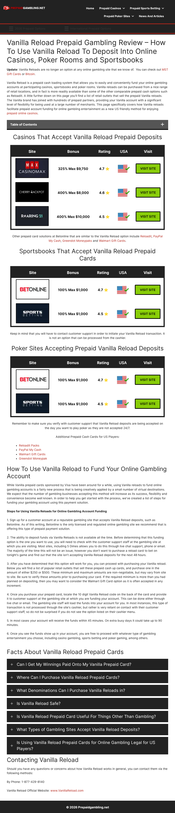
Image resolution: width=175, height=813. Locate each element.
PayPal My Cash (30, 449)
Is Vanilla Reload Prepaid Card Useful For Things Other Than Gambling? (86, 716)
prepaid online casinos (22, 113)
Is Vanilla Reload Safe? (38, 703)
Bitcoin (30, 74)
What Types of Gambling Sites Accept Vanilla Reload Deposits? (78, 729)
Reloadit (146, 236)
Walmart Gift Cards (112, 240)
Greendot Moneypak (33, 458)
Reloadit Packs (29, 445)
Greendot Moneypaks (77, 240)
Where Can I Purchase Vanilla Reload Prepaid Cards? (68, 677)
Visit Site (148, 168)
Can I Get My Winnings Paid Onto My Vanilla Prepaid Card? (74, 664)
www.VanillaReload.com (67, 790)
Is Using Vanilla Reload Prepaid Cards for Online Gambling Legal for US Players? (86, 745)
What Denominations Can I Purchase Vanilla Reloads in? (71, 690)
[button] (87, 664)
